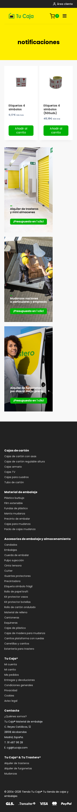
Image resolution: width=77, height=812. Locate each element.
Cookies (9, 695)
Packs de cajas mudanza (19, 529)
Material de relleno (15, 612)
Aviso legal (10, 701)
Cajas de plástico (15, 628)
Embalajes (10, 550)
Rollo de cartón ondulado (20, 607)
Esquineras (11, 623)
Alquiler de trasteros (16, 763)
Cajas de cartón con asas (20, 456)
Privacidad (10, 690)
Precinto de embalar (17, 519)
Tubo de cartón (14, 482)
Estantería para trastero (19, 649)
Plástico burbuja (14, 498)
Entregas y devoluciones (19, 680)
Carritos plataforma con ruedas (24, 638)
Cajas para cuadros (16, 477)
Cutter (8, 571)
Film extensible (13, 503)
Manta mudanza (14, 513)
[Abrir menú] (64, 16)
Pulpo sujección (14, 560)
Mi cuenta (10, 664)
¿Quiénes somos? (15, 716)
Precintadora (12, 581)
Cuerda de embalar (16, 555)
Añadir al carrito (21, 130)
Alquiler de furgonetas (18, 768)
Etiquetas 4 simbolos (17, 107)
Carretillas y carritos (16, 643)
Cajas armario (13, 467)
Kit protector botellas (17, 602)
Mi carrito (10, 669)
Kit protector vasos (16, 597)
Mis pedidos (11, 675)
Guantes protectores (17, 576)
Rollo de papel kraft (16, 591)
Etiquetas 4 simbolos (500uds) (52, 109)
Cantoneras (11, 617)
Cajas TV (9, 472)
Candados (10, 545)
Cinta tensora (12, 565)
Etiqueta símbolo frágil (18, 586)
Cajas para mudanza (17, 524)
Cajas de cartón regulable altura (24, 461)
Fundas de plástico (16, 508)
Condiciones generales (18, 685)
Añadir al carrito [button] (56, 130)
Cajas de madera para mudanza (24, 633)
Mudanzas (10, 773)
